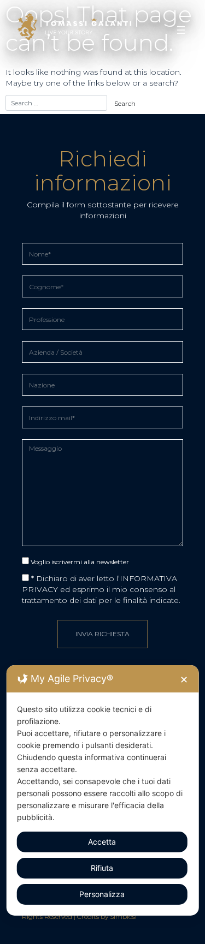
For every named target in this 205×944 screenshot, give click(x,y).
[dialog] (102, 790)
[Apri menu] (181, 30)
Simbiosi (123, 916)
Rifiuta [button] (102, 868)
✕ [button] (184, 679)
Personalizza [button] (102, 894)
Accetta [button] (102, 841)
